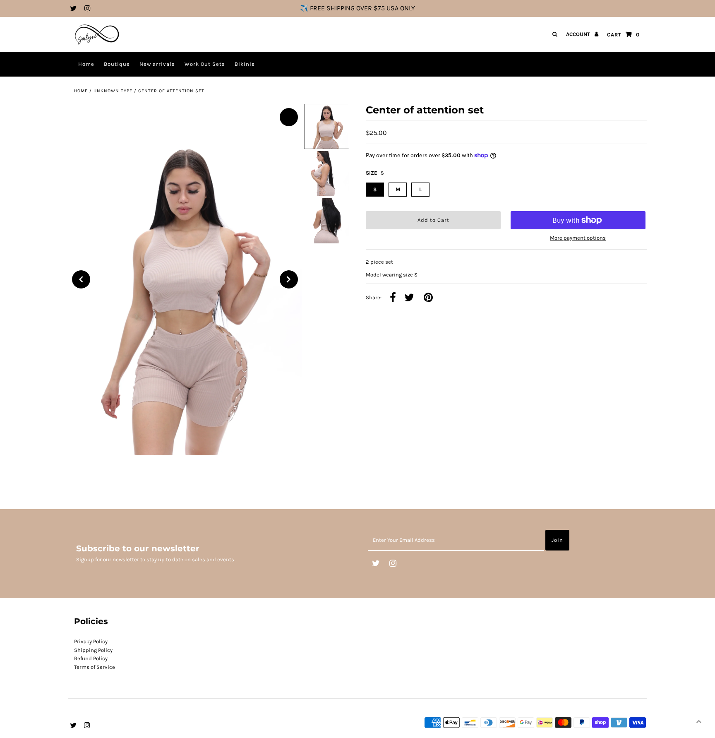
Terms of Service (94, 667)
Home (81, 91)
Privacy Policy (91, 641)
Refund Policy (91, 658)
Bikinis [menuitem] (245, 64)
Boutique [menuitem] (117, 64)
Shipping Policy (93, 650)
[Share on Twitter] (409, 298)
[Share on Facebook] (393, 298)
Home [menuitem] (86, 64)
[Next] (289, 279)
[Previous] (81, 279)
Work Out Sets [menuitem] (205, 64)
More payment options (578, 238)
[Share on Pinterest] (428, 298)
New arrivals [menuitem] (157, 64)
